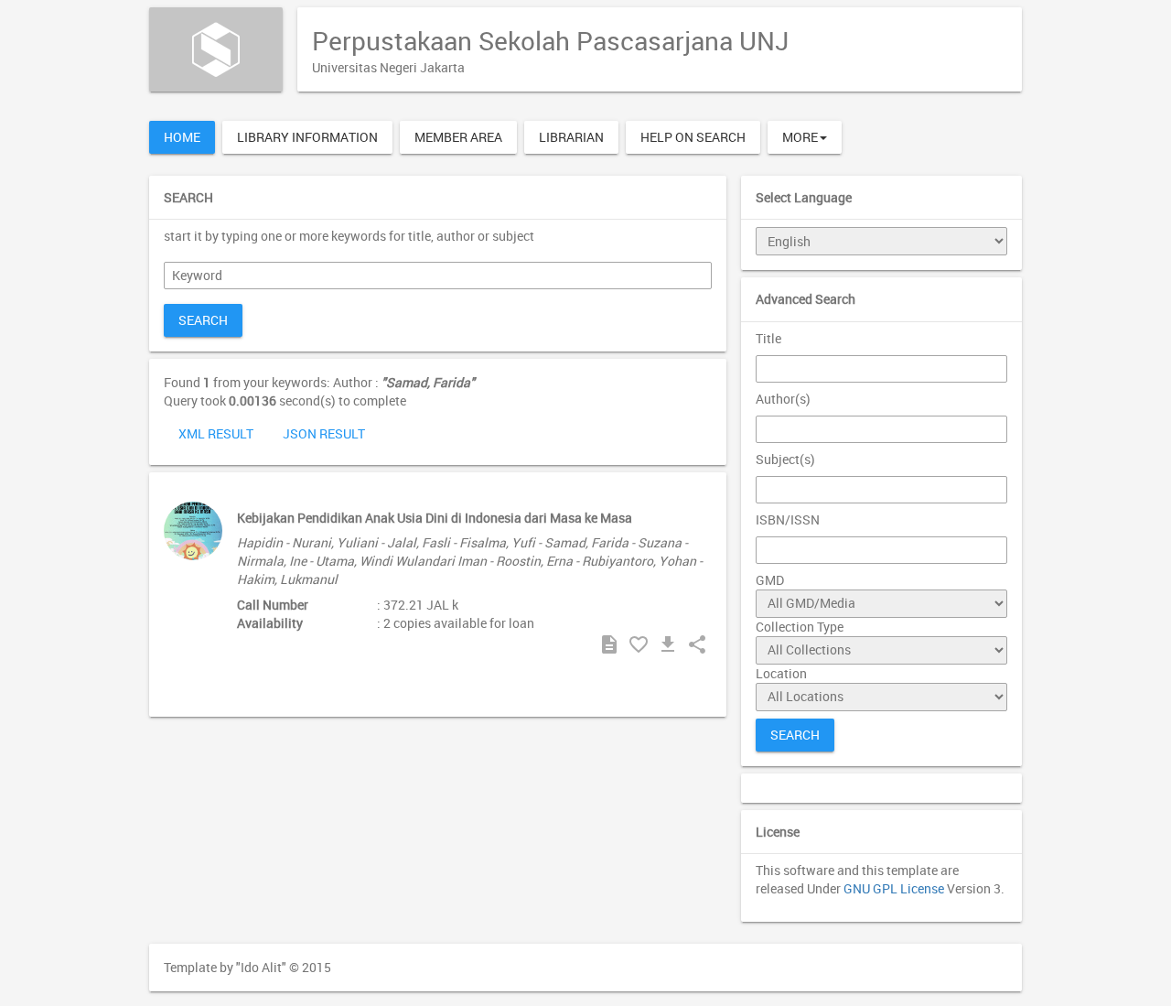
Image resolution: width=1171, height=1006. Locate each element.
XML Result (215, 433)
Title (768, 338)
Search (203, 320)
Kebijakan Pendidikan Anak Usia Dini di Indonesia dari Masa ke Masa (434, 517)
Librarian (571, 137)
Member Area (458, 137)
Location (781, 673)
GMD (770, 580)
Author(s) (783, 398)
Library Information (307, 137)
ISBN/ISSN (788, 519)
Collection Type (799, 626)
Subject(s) (785, 459)
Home (182, 137)
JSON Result (324, 433)
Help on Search (693, 137)
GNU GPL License (893, 888)
